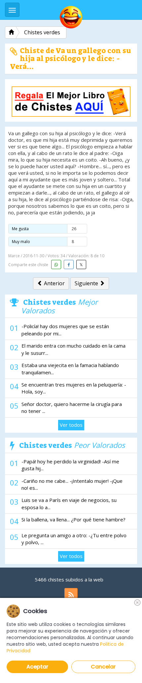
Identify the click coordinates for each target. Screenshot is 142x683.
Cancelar (103, 666)
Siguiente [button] (87, 283)
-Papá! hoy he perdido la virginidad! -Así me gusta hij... (70, 465)
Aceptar (37, 666)
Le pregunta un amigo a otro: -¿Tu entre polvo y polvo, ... (73, 538)
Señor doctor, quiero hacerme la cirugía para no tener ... (71, 407)
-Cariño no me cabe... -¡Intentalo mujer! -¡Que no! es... (72, 484)
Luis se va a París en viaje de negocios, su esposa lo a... (69, 503)
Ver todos (71, 424)
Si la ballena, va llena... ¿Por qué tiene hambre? (73, 519)
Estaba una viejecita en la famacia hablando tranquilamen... (70, 368)
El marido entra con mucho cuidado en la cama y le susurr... (73, 349)
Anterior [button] (54, 283)
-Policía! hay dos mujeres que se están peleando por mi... (65, 329)
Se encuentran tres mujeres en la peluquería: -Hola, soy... (73, 388)
